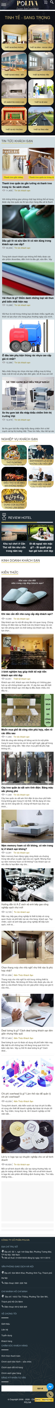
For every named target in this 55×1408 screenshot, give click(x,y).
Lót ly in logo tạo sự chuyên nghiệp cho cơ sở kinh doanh (27, 1158)
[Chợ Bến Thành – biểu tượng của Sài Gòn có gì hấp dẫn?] (14, 533)
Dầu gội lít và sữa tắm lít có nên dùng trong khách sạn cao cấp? (26, 242)
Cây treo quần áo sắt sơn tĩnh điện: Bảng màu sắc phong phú (27, 789)
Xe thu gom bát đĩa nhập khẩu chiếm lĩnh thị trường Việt (27, 414)
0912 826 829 (21, 1306)
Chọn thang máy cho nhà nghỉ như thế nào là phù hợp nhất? (27, 969)
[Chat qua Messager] (50, 1387)
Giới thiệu (5, 1323)
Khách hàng (6, 1341)
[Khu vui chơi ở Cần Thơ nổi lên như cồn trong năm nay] (41, 533)
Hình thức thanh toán (10, 1355)
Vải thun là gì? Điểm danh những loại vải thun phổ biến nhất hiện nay (28, 299)
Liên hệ (4, 1329)
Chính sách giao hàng (11, 1373)
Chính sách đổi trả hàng (12, 1367)
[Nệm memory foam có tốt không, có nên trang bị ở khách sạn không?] (27, 826)
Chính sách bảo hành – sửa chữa (16, 1361)
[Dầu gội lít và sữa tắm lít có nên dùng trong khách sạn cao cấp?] (28, 221)
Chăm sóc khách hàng (14, 1345)
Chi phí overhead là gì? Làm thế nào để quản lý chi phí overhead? (26, 1095)
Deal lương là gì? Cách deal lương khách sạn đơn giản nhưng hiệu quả (27, 1032)
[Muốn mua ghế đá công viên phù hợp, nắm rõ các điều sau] (27, 710)
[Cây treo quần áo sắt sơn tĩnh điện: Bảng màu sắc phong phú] (27, 768)
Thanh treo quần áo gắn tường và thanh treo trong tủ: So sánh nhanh (27, 185)
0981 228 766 (21, 1283)
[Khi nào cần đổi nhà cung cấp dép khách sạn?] (27, 594)
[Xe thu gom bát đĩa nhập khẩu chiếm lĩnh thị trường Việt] (28, 393)
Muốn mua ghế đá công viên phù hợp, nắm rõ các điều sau (26, 731)
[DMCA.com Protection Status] (44, 1400)
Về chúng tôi (9, 1313)
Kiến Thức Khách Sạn (23, 975)
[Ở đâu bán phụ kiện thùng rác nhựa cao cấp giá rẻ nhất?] (28, 336)
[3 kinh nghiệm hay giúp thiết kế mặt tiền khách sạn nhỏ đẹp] (27, 651)
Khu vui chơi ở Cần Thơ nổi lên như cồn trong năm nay (40, 547)
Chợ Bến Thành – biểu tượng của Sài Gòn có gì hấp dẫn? (14, 547)
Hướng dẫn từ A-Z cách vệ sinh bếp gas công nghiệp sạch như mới (24, 906)
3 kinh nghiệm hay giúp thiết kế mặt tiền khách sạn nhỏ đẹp (23, 673)
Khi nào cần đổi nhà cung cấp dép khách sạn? (27, 614)
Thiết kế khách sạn (22, 678)
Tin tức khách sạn (22, 190)
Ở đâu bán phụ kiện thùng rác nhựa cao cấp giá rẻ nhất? (26, 357)
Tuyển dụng (6, 1335)
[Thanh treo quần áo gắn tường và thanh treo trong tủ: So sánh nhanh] (28, 164)
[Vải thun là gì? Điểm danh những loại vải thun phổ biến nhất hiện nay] (28, 279)
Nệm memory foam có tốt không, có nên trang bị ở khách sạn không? (27, 847)
